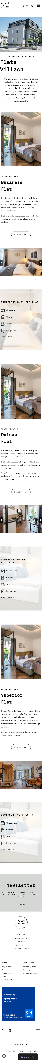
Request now (6, 967)
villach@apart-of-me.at (21, 948)
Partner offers (6, 970)
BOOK (25, 6)
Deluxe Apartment (29, 970)
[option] (21, 262)
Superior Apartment (30, 973)
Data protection (14, 1051)
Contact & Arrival (8, 973)
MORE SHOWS (6, 337)
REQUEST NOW (21, 235)
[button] (1, 263)
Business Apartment (30, 967)
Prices (4, 976)
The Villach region (8, 980)
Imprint (32, 1051)
